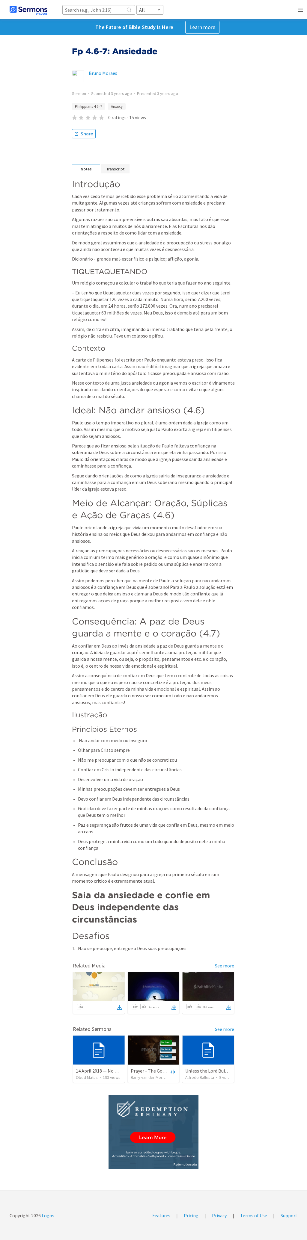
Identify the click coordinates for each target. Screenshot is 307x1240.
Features (161, 1215)
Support (289, 1215)
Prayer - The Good (149, 1071)
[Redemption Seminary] (153, 1132)
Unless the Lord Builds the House (219, 1071)
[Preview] (171, 1071)
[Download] (119, 1007)
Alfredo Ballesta (199, 1077)
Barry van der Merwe (149, 1077)
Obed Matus (87, 1077)
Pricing (191, 1215)
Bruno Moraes (103, 73)
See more (224, 966)
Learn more (202, 27)
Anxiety (117, 106)
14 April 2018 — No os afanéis (105, 1071)
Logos (47, 1215)
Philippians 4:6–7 (88, 106)
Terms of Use (253, 1215)
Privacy (219, 1215)
